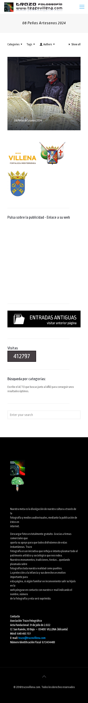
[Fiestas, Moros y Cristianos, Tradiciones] (33, 6)
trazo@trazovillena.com (32, 638)
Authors (47, 44)
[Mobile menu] (82, 7)
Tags (29, 44)
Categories (13, 44)
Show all (76, 44)
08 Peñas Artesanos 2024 (28, 120)
